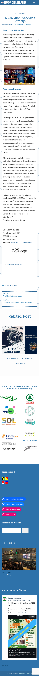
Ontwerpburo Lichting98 (25, 673)
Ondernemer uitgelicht (10, 285)
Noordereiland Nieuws (7, 24)
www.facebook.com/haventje (21, 242)
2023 (16, 14)
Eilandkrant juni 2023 (14, 264)
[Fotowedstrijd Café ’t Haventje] (19, 340)
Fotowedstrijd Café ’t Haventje (19, 358)
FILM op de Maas (6, 572)
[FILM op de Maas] (19, 559)
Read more (20, 364)
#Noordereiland (22, 613)
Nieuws (22, 14)
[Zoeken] (25, 530)
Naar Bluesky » (6, 665)
